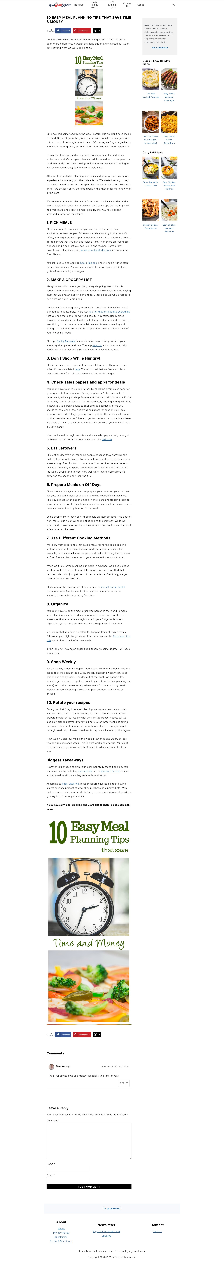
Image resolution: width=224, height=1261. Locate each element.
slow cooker (85, 771)
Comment (53, 1120)
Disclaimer (61, 1237)
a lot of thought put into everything (109, 311)
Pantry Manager (66, 341)
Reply (124, 1083)
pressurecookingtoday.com (95, 250)
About (140, 4)
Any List (97, 345)
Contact (157, 1231)
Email (51, 1175)
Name (51, 1164)
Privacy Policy (61, 1232)
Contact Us (127, 5)
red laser (107, 439)
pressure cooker (110, 771)
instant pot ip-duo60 (113, 587)
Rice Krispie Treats (112, 5)
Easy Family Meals (94, 5)
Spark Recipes (88, 262)
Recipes (79, 4)
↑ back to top (112, 1208)
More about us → (160, 47)
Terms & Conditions (61, 1241)
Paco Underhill (70, 783)
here (77, 369)
